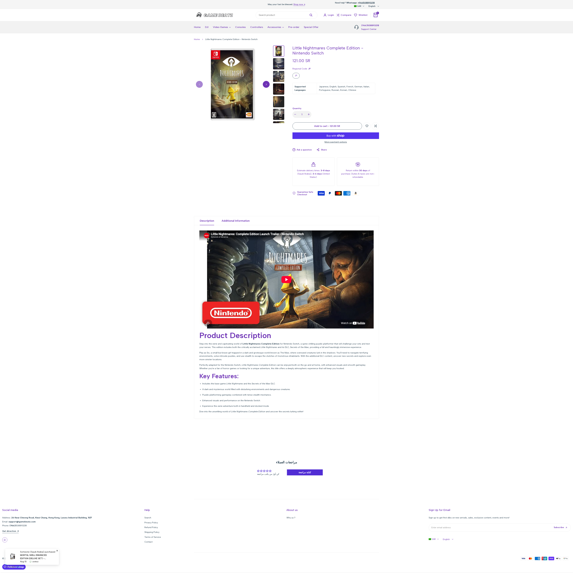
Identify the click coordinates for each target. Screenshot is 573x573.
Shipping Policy (151, 532)
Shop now (298, 4)
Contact (148, 542)
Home (197, 39)
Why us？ (291, 517)
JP (296, 75)
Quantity (296, 108)
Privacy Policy (151, 522)
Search (147, 517)
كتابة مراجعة (305, 472)
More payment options (336, 142)
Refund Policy (151, 527)
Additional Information (236, 220)
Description (207, 220)
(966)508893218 (370, 25)
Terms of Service (152, 537)
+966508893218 (366, 2)
